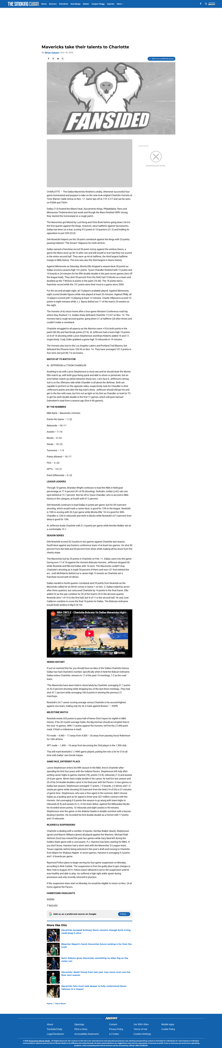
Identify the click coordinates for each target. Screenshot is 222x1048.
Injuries (110, 4)
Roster (86, 4)
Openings (79, 1024)
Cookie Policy (168, 1029)
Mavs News (60, 1003)
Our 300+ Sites (141, 1024)
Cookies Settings (142, 1034)
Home (49, 1003)
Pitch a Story (80, 1029)
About (50, 1024)
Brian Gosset (52, 52)
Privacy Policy (116, 1029)
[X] (206, 4)
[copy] (62, 58)
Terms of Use (140, 1029)
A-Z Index (114, 1034)
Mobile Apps (167, 1024)
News (44, 4)
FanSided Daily (54, 1029)
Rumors (53, 4)
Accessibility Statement (86, 1034)
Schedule (63, 4)
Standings (75, 4)
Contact (113, 1024)
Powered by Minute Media (39, 1041)
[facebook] (200, 4)
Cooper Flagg (98, 4)
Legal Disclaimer (55, 1034)
